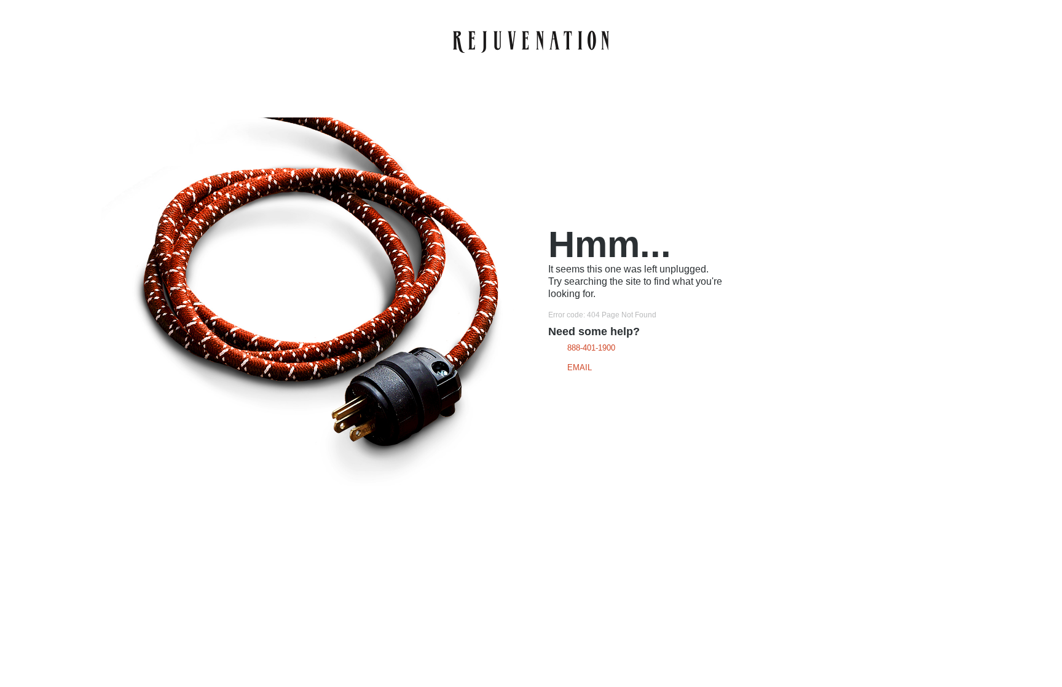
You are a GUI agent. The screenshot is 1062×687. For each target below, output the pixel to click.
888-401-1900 (591, 347)
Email (579, 367)
